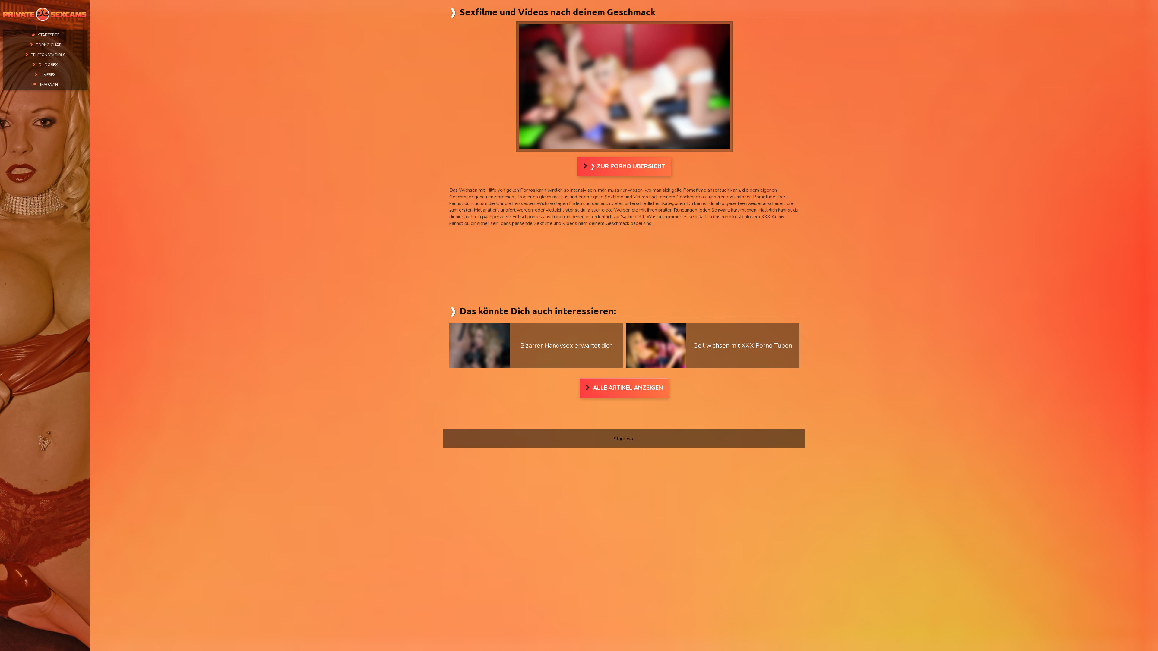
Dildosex (48, 65)
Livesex (48, 74)
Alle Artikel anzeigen (628, 388)
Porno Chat (48, 45)
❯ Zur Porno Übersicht (627, 166)
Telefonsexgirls (48, 55)
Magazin (49, 84)
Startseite (48, 35)
